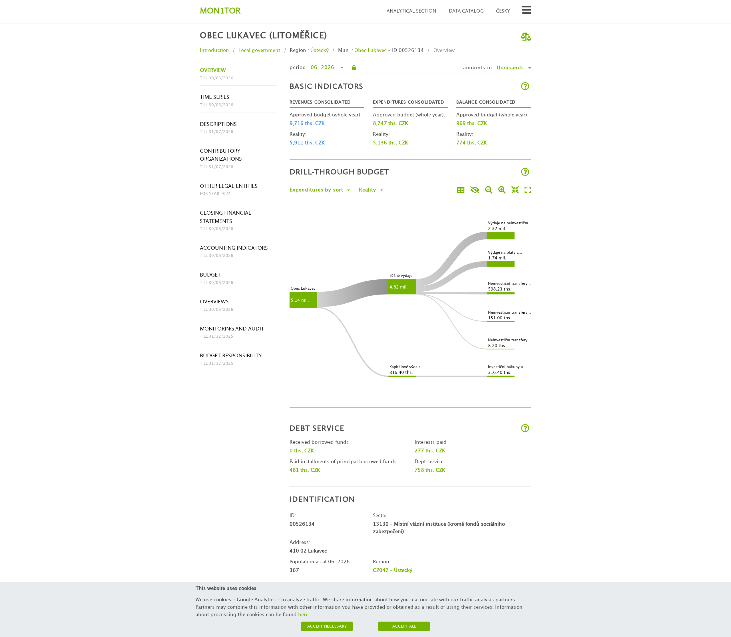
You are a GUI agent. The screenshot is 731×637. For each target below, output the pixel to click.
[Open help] (525, 87)
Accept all (404, 626)
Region (298, 50)
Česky (503, 11)
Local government (259, 50)
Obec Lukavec (370, 50)
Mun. (344, 50)
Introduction (214, 50)
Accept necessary (327, 626)
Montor (220, 11)
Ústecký (319, 50)
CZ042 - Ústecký (392, 570)
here (303, 614)
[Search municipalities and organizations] (526, 11)
